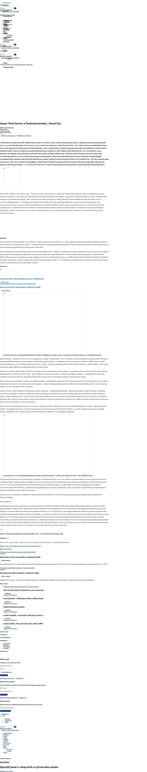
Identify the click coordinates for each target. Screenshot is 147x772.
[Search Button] (0, 6)
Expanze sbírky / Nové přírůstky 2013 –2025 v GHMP (23, 623)
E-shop (9, 36)
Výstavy (6, 22)
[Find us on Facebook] (0, 17)
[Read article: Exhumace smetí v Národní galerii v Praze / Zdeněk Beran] (54, 272)
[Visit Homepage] (3, 5)
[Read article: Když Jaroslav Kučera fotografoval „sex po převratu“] (56, 586)
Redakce (6, 645)
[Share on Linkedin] (0, 137)
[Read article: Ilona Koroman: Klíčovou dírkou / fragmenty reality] (54, 568)
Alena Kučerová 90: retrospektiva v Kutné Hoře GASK (20, 287)
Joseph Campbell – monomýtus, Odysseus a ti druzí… (23, 615)
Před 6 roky (5, 282)
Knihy (5, 50)
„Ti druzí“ (37, 145)
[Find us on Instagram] (1, 17)
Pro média (6, 646)
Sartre (38, 546)
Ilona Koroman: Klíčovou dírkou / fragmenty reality (19, 573)
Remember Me (7, 672)
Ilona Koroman (20, 546)
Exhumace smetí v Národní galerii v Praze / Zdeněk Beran (22, 279)
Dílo (4, 32)
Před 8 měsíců (5, 290)
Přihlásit (7, 719)
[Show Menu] (0, 49)
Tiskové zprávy (8, 67)
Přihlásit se (23, 698)
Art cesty (6, 41)
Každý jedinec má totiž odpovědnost (72, 205)
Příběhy (6, 25)
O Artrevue (6, 2)
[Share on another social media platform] (0, 139)
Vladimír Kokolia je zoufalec (14, 607)
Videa (5, 63)
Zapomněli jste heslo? (7, 678)
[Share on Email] (1, 137)
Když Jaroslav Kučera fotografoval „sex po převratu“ (23, 590)
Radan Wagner (9, 127)
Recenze (10, 35)
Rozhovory (7, 28)
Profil (5, 738)
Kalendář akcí (7, 16)
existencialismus (9, 546)
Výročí (5, 27)
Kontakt (6, 648)
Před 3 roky (3, 129)
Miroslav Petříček (30, 546)
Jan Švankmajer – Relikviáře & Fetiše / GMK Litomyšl (23, 598)
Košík (6, 722)
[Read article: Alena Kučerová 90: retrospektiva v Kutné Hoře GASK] (54, 283)
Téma (5, 23)
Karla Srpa (3, 145)
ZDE (6, 538)
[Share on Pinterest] (31, 135)
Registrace (19, 678)
